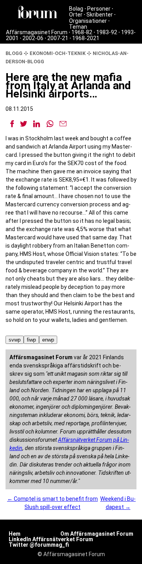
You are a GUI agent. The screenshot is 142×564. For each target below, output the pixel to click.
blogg (14, 53)
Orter (75, 14)
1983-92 (106, 32)
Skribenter (99, 14)
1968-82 (81, 32)
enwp (48, 340)
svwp (15, 340)
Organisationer (88, 21)
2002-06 (32, 38)
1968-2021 (85, 38)
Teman (78, 27)
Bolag (76, 9)
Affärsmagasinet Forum (36, 32)
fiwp (31, 340)
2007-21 (57, 38)
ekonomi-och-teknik (58, 53)
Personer (98, 9)
